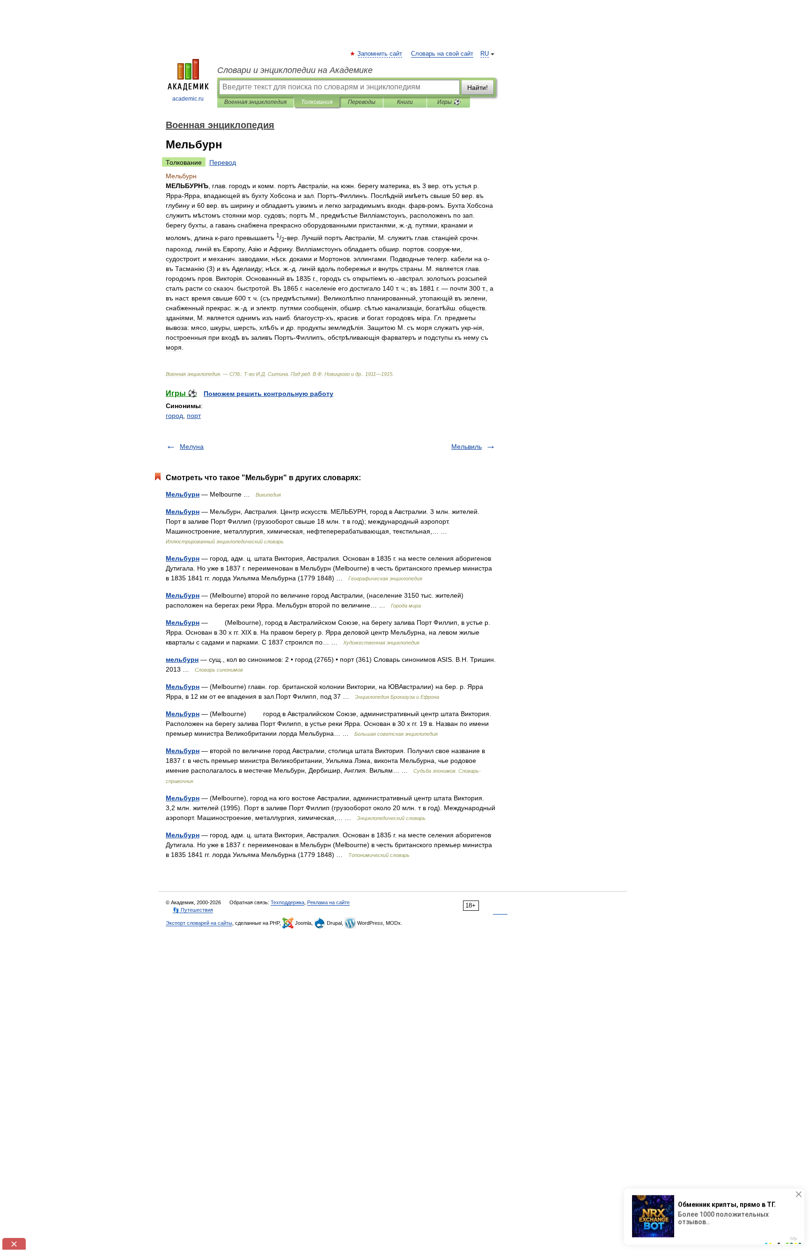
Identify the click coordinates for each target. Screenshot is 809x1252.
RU (484, 54)
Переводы (361, 102)
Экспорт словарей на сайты (199, 923)
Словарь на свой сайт (442, 54)
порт (194, 415)
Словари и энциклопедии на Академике (295, 70)
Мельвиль (466, 446)
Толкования (316, 102)
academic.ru (188, 98)
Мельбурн (182, 494)
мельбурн (182, 659)
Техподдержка (287, 902)
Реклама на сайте (328, 902)
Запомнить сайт (380, 54)
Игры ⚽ (448, 102)
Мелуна (192, 446)
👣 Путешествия (193, 910)
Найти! (477, 87)
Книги (405, 102)
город (174, 415)
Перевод (222, 162)
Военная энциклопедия (255, 102)
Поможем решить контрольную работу (268, 393)
